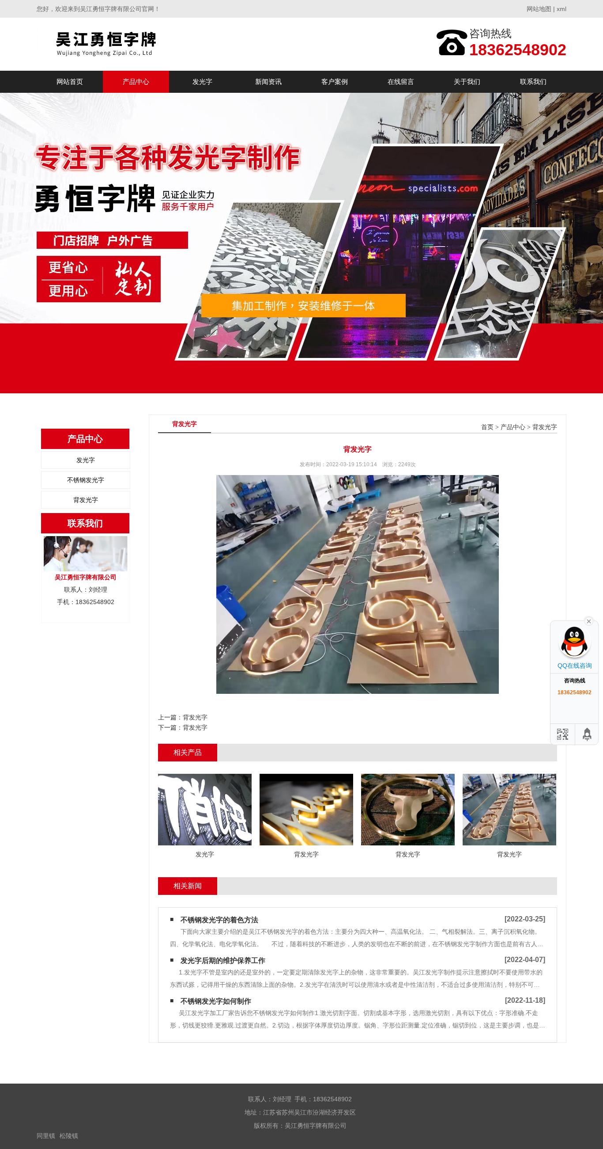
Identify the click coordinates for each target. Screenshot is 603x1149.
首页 (487, 427)
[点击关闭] (589, 620)
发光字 (202, 81)
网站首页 (70, 81)
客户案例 (334, 81)
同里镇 (46, 1135)
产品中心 (136, 81)
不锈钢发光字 (85, 479)
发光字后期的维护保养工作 (223, 960)
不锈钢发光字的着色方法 (219, 920)
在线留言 (401, 81)
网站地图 (539, 8)
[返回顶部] (587, 734)
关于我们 (467, 81)
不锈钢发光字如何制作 (216, 1001)
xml (561, 8)
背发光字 (85, 499)
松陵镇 (69, 1135)
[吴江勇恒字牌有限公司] (117, 44)
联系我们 (533, 81)
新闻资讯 (268, 81)
